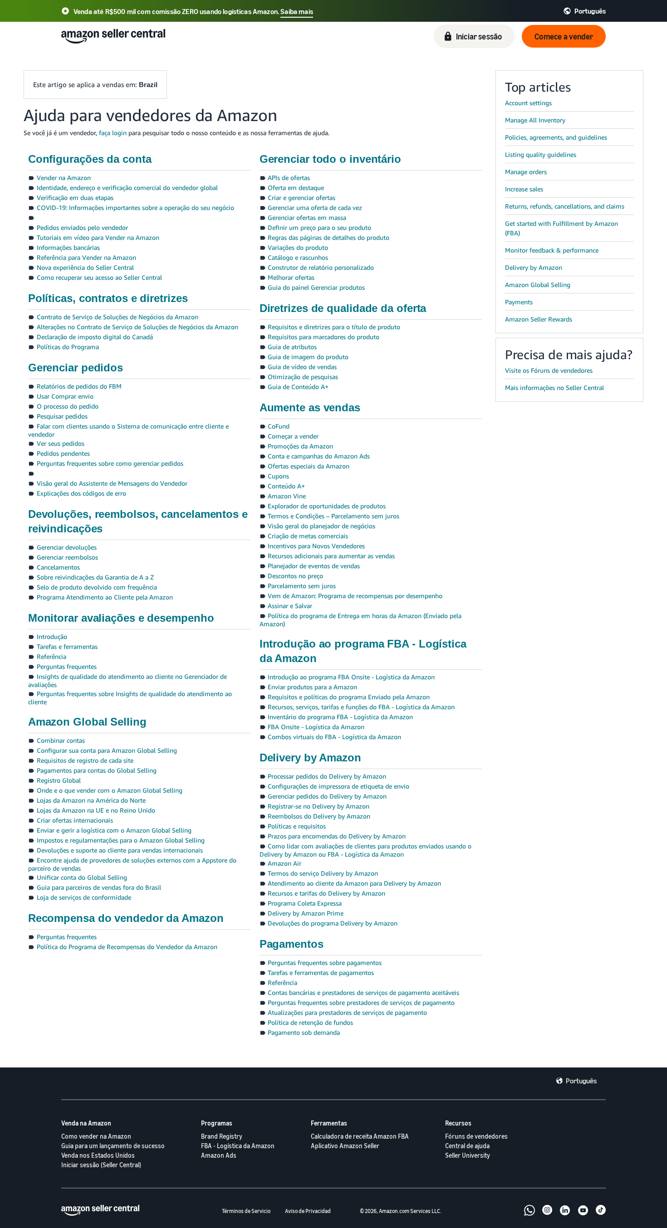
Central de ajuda (467, 1146)
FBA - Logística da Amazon (238, 1146)
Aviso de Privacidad (308, 1211)
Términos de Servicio (246, 1211)
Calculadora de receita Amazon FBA (360, 1136)
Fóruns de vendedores (476, 1136)
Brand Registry (221, 1136)
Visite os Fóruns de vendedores (549, 370)
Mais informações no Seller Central (554, 387)
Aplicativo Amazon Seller (345, 1146)
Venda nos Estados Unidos (98, 1155)
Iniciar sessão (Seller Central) (101, 1165)
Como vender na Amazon (96, 1136)
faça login (113, 132)
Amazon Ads (218, 1155)
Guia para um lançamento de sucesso (113, 1146)
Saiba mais (296, 11)
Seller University (467, 1155)
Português (581, 1080)
